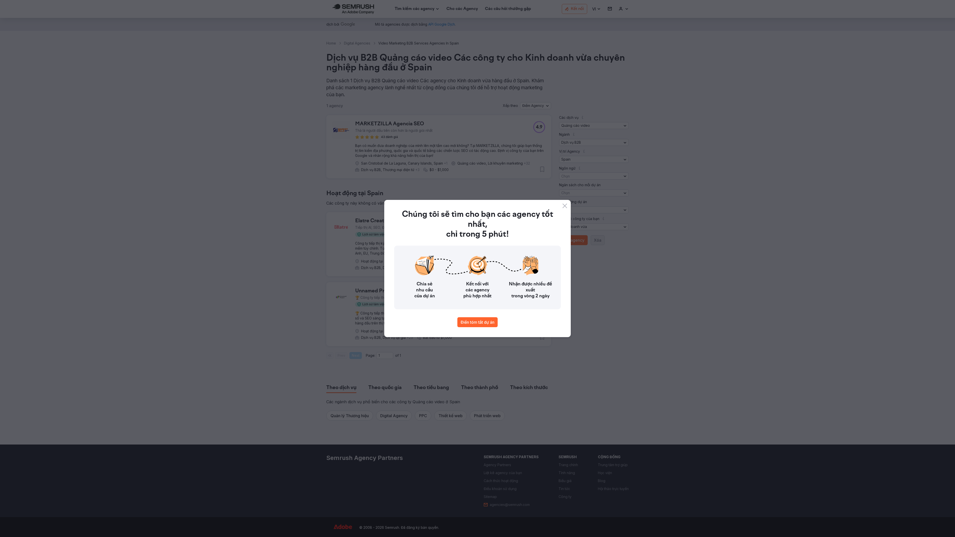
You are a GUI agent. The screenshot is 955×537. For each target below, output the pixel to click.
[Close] (565, 206)
